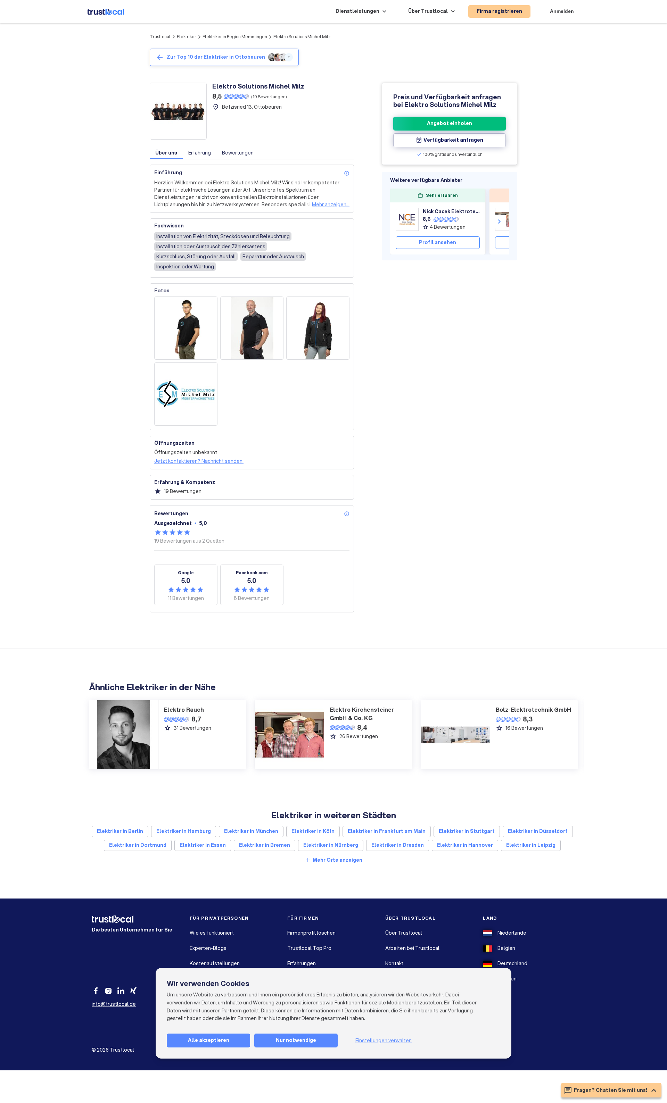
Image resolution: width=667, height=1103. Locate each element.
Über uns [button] (166, 152)
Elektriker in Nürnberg (330, 845)
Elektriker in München (251, 831)
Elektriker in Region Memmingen (235, 37)
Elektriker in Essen (203, 845)
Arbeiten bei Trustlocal (412, 948)
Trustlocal (160, 37)
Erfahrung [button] (199, 152)
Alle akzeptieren (208, 1040)
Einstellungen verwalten (383, 1040)
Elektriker (186, 37)
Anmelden (562, 11)
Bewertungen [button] (238, 152)
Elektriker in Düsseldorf (538, 831)
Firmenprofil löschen (311, 932)
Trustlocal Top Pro (309, 948)
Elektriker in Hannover (465, 845)
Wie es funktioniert (212, 932)
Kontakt (394, 963)
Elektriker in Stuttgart (467, 831)
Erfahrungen (301, 963)
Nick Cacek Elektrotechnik (451, 211)
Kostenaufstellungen (215, 963)
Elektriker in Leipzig (530, 845)
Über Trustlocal (403, 932)
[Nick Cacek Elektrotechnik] (407, 219)
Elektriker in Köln (313, 831)
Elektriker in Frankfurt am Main (387, 831)
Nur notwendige (296, 1040)
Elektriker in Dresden (397, 845)
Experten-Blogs (208, 948)
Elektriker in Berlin (120, 831)
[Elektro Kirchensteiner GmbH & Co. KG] (506, 219)
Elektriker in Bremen (264, 845)
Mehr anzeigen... (330, 204)
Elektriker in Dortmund (137, 845)
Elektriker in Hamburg (183, 831)
